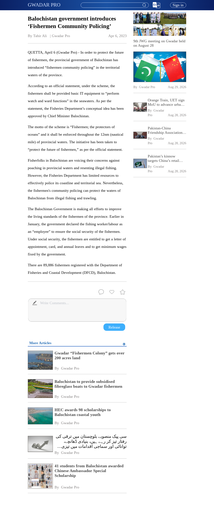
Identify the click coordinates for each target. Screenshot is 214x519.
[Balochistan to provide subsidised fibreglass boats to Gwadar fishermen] (40, 389)
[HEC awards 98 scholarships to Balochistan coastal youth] (40, 416)
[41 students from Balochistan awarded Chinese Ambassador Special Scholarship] (40, 476)
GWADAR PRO (44, 5)
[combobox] (114, 5)
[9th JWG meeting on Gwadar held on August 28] (159, 67)
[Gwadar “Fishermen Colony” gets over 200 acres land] (40, 361)
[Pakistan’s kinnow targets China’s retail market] (139, 164)
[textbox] (115, 5)
